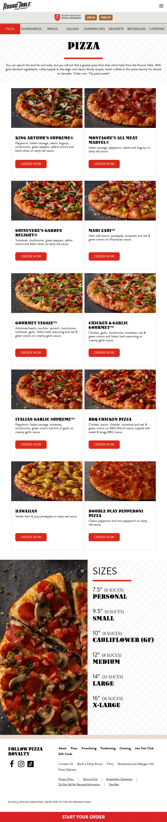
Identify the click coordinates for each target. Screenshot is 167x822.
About (62, 748)
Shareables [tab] (31, 29)
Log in (91, 17)
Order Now (31, 164)
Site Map (114, 785)
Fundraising (107, 748)
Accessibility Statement (119, 779)
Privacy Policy (66, 779)
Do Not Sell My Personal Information (79, 785)
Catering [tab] (157, 29)
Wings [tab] (52, 29)
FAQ (110, 764)
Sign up (106, 17)
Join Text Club (144, 748)
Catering (125, 748)
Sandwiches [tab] (94, 29)
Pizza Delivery (67, 770)
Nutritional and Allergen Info (136, 764)
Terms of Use (90, 779)
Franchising (88, 748)
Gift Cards (65, 754)
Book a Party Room (90, 764)
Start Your (83, 817)
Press (74, 748)
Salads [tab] (73, 29)
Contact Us (65, 764)
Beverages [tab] (136, 29)
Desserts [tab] (116, 29)
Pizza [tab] (10, 29)
